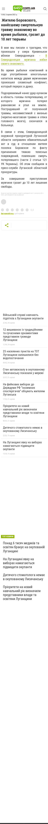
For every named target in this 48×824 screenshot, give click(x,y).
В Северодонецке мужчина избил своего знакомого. (24, 59)
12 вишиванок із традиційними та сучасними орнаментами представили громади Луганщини (23, 335)
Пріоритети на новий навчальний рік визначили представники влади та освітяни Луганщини (23, 411)
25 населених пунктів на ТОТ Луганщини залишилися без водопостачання (21, 355)
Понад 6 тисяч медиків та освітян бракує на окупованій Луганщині (24, 547)
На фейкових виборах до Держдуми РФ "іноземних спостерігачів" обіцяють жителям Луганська (24, 389)
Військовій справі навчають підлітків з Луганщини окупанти (23, 316)
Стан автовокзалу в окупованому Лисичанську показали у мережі (24, 371)
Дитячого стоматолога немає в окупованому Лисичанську (22, 429)
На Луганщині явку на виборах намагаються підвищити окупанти (22, 446)
